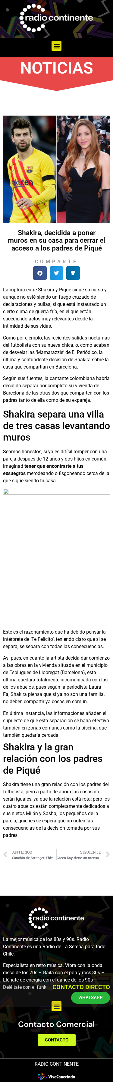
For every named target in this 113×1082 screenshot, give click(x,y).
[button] (56, 46)
